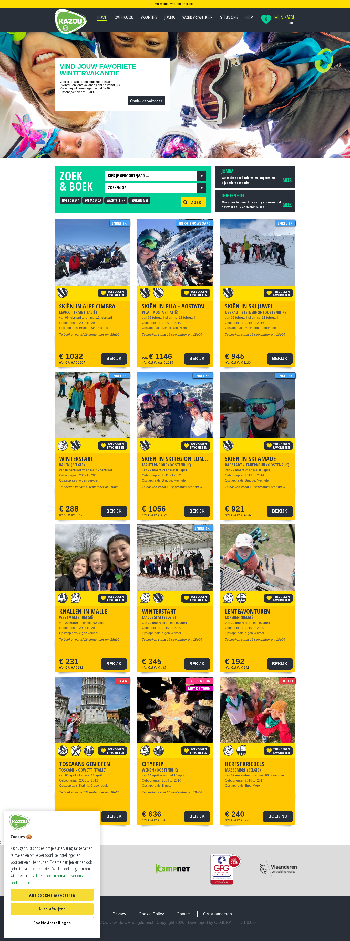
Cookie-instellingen (52, 923)
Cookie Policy (151, 914)
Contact (184, 914)
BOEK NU (277, 816)
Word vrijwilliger (197, 17)
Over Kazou (124, 17)
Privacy (119, 914)
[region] (52, 874)
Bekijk (114, 358)
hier (191, 4)
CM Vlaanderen (217, 914)
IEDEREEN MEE (139, 200)
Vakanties (149, 17)
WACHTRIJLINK (116, 200)
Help (249, 17)
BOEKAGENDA (93, 200)
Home (102, 17)
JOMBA (169, 17)
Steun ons (229, 17)
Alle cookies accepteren (52, 895)
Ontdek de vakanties (146, 101)
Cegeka (223, 922)
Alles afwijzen (52, 909)
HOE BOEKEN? (70, 200)
